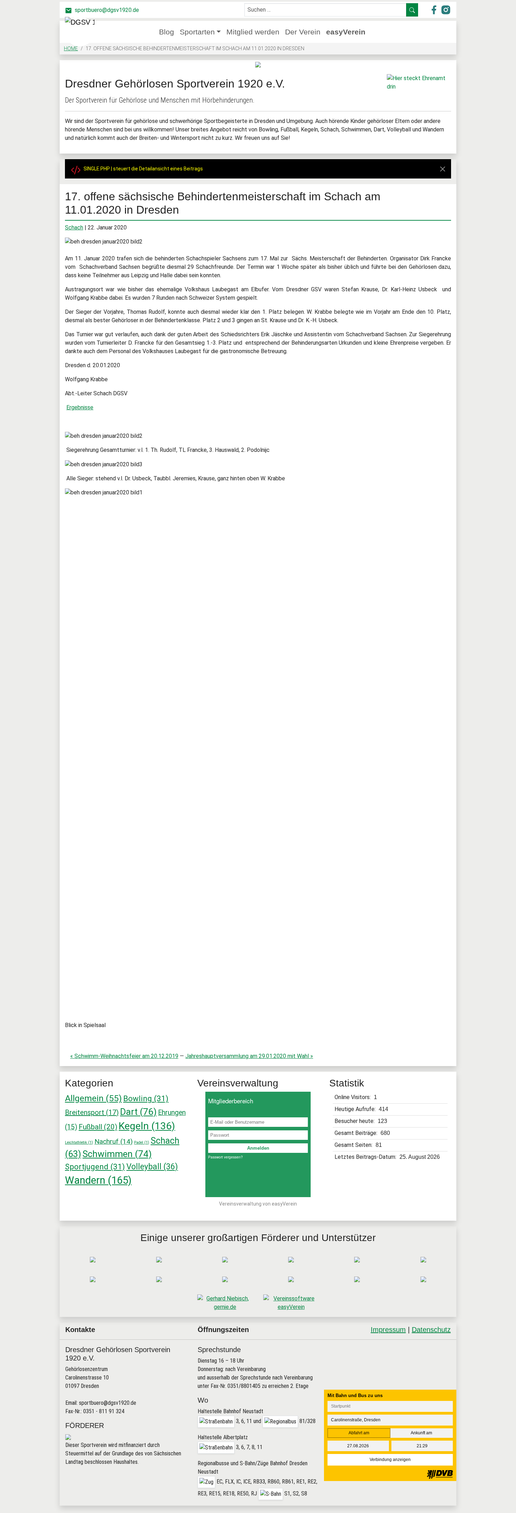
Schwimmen (117, 1154)
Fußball (98, 1127)
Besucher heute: (355, 1121)
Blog (166, 32)
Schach (74, 227)
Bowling (145, 1098)
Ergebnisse (79, 407)
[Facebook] (406, 1358)
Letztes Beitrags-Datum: (366, 1157)
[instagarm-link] (446, 9)
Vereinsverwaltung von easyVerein (258, 1204)
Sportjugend (95, 1166)
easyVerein (345, 32)
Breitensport (92, 1112)
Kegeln (147, 1126)
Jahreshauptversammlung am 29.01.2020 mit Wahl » (249, 1056)
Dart (138, 1111)
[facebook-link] (435, 9)
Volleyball (152, 1166)
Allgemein (93, 1098)
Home (71, 48)
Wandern (98, 1180)
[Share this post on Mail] (442, 1358)
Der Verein (302, 32)
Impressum (388, 1329)
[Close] (443, 169)
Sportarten (197, 32)
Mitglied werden (252, 32)
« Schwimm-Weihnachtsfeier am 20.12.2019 (124, 1056)
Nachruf (113, 1141)
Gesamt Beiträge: (357, 1133)
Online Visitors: (353, 1097)
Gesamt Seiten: (354, 1145)
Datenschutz (431, 1329)
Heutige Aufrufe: (356, 1109)
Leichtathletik (79, 1142)
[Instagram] (424, 1358)
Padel (141, 1142)
